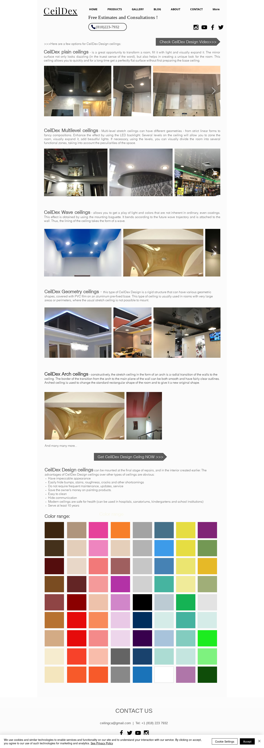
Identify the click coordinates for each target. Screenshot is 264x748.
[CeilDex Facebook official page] (212, 27)
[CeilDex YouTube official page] (204, 27)
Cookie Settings (224, 741)
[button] (114, 9)
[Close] (259, 741)
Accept (247, 741)
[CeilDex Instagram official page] (195, 27)
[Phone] (93, 27)
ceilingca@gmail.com (115, 723)
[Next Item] (213, 91)
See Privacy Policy (102, 743)
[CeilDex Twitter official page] (220, 27)
